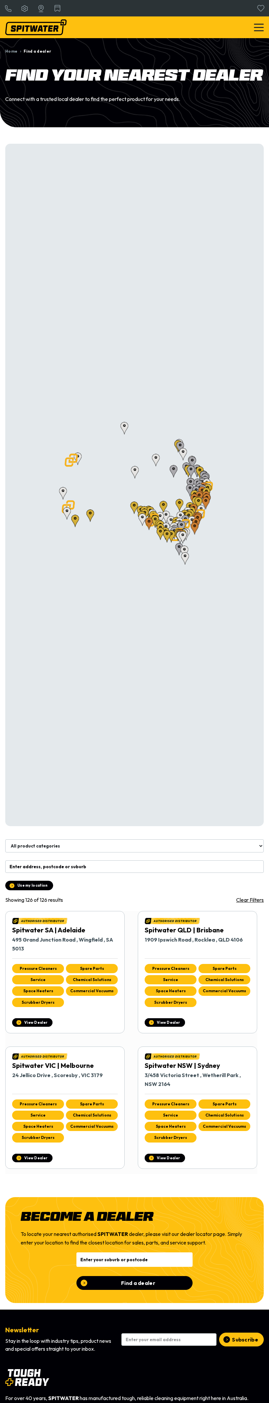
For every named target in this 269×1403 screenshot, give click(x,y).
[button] (71, 460)
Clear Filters (250, 900)
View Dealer (35, 1022)
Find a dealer (138, 1283)
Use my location (32, 885)
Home (11, 51)
